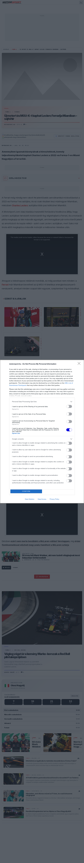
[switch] (69, 406)
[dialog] (42, 431)
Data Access (42, 499)
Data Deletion (29, 499)
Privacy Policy (54, 499)
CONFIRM (26, 491)
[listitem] (42, 401)
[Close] (80, 364)
